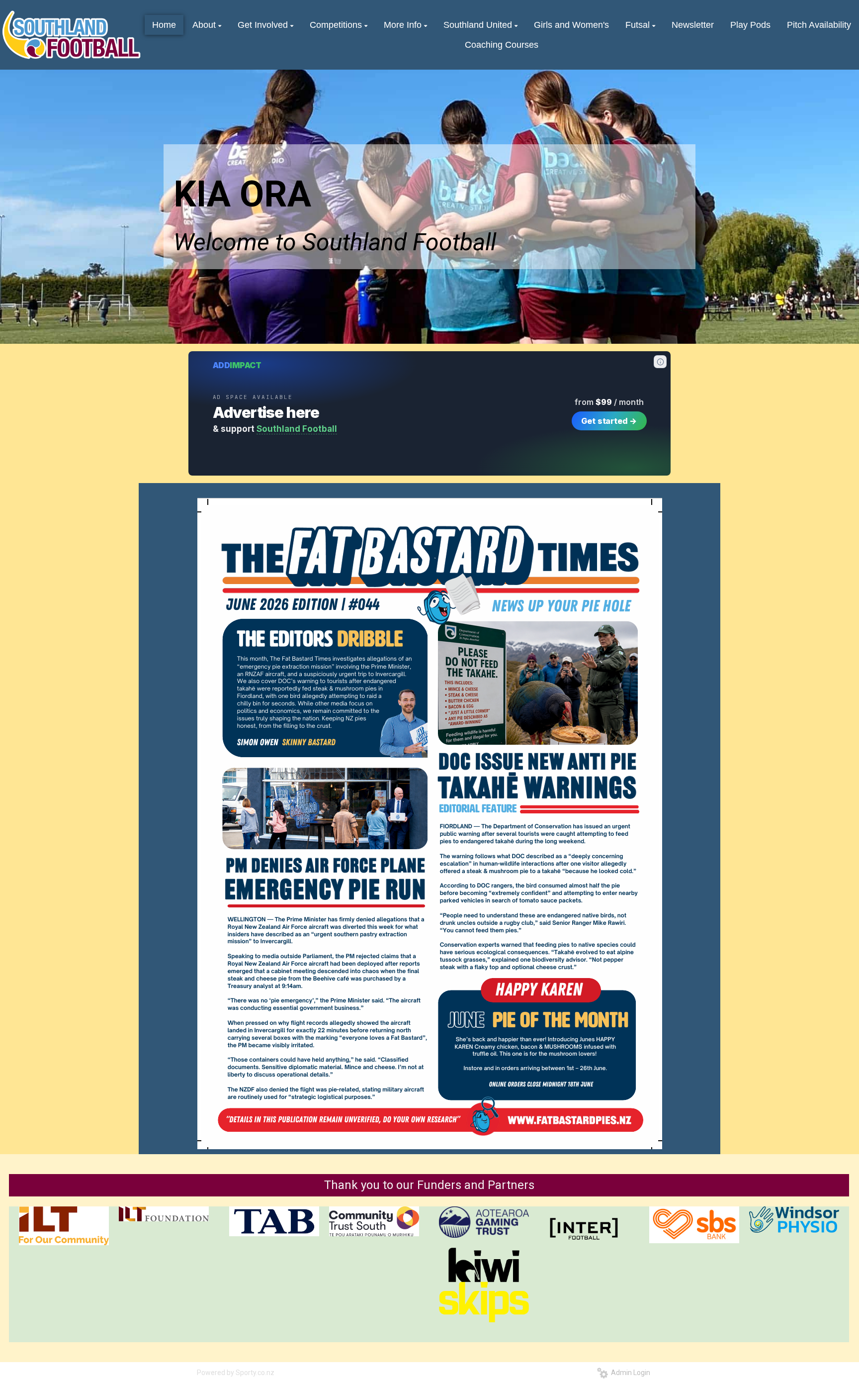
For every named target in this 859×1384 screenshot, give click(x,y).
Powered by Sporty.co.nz (235, 1373)
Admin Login (629, 1373)
